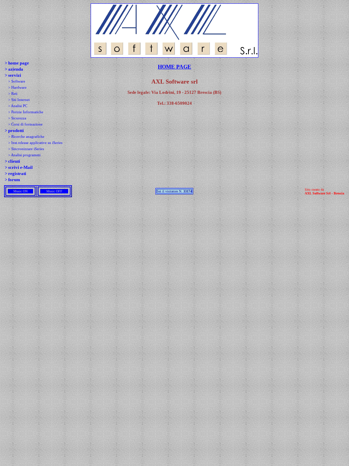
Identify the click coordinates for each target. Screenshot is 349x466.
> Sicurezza (17, 118)
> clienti (12, 161)
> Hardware (17, 87)
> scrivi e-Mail (19, 167)
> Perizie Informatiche (25, 112)
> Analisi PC (17, 106)
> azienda (14, 69)
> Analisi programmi (24, 155)
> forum (12, 179)
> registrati (15, 173)
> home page (17, 62)
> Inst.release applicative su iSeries (35, 143)
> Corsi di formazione (25, 124)
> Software (16, 81)
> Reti (12, 94)
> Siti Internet (19, 100)
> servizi (13, 75)
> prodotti (14, 130)
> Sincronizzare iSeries (26, 149)
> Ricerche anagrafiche (26, 137)
